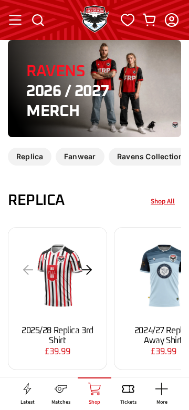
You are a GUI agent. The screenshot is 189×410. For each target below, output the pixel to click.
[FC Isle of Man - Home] (94, 29)
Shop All (163, 201)
